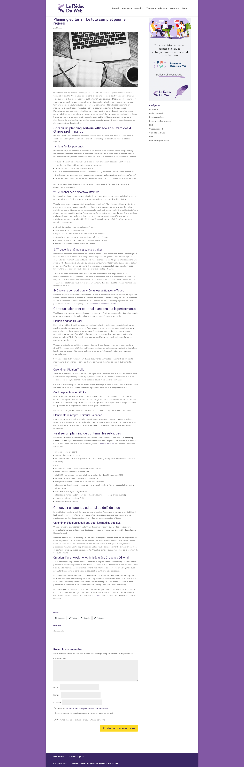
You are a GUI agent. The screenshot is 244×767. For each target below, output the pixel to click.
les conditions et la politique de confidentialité (87, 708)
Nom (56, 687)
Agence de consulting (132, 8)
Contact (110, 763)
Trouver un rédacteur (157, 8)
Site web (57, 702)
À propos (174, 8)
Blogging (153, 109)
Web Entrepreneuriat (159, 140)
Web (151, 137)
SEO (151, 125)
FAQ (118, 763)
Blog (184, 8)
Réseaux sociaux (156, 117)
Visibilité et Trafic (157, 133)
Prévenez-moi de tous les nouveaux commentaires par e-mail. (84, 713)
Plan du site (58, 757)
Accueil (115, 8)
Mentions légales (75, 757)
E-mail (56, 695)
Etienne (59, 28)
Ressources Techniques (160, 121)
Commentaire (60, 658)
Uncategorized (156, 129)
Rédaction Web (156, 113)
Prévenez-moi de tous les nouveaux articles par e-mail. (81, 720)
